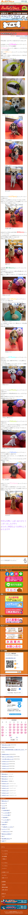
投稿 (17, 663)
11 (17, 727)
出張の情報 (5, 817)
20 (25, 730)
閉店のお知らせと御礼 (6, 744)
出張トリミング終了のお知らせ (8, 756)
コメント (18, 667)
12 (21, 727)
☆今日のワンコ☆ (5, 761)
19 (21, 730)
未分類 (25, 35)
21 (2, 732)
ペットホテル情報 (6, 812)
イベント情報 (4, 822)
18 (17, 730)
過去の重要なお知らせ (6, 838)
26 (21, 732)
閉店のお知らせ (5, 747)
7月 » (17, 737)
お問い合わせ (24, 9)
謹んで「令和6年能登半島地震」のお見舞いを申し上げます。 (13, 749)
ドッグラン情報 (6, 819)
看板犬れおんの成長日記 (6, 833)
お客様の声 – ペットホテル (8, 826)
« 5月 (11, 737)
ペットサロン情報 (6, 815)
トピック (3, 803)
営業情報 (3, 808)
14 (2, 730)
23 (10, 732)
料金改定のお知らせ (5, 754)
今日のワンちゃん (20, 35)
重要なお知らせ (5, 801)
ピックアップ (4, 829)
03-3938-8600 (20, 13)
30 (10, 735)
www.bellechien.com (11, 658)
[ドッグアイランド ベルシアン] (7, 1)
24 (14, 732)
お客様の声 (4, 824)
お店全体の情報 (6, 810)
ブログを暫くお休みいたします (8, 759)
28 (2, 735)
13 (25, 727)
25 (17, 732)
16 (10, 730)
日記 (2, 836)
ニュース (3, 805)
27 (25, 732)
